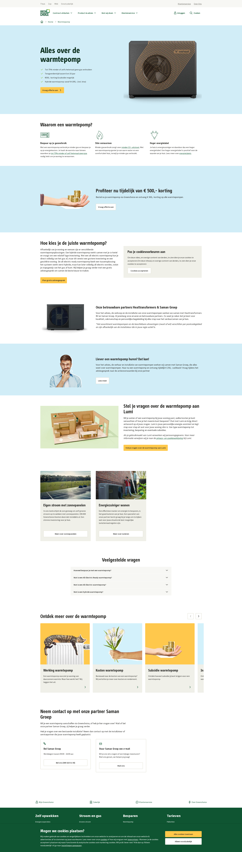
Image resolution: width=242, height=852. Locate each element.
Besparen (130, 816)
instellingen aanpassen (71, 845)
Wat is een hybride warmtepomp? (88, 592)
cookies (104, 839)
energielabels (185, 153)
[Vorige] (191, 616)
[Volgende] (199, 616)
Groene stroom (85, 822)
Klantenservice (184, 4)
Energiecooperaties (42, 822)
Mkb (56, 4)
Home (50, 22)
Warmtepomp (64, 22)
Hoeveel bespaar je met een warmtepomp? (92, 570)
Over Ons (198, 4)
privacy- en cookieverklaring (169, 438)
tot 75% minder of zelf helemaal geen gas (69, 153)
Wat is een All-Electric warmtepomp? (90, 584)
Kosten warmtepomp (109, 670)
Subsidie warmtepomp (163, 670)
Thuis (42, 4)
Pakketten (171, 822)
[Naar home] (45, 13)
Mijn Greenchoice (46, 802)
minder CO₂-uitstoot (130, 147)
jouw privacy (133, 839)
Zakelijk (96, 802)
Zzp (49, 4)
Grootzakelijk (67, 4)
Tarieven (174, 816)
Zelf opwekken (46, 816)
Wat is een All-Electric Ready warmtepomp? (93, 577)
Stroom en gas (90, 816)
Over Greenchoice (199, 802)
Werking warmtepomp (58, 670)
